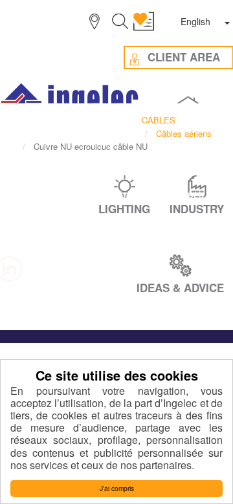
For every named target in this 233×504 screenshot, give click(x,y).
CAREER (46, 195)
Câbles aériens (184, 133)
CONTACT (116, 243)
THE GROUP (108, 195)
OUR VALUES (178, 195)
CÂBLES (158, 120)
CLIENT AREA (162, 219)
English (195, 21)
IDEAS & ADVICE (180, 287)
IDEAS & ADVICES (79, 219)
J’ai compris (117, 488)
